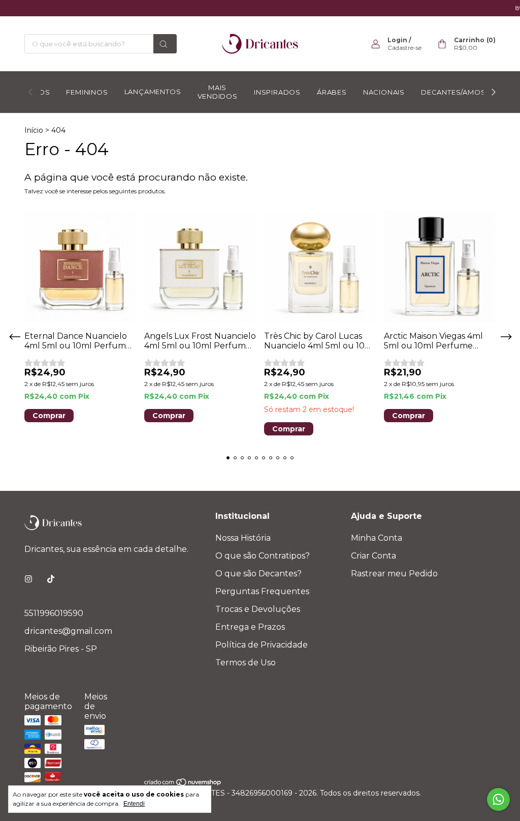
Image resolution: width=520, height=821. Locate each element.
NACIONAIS (384, 92)
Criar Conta (373, 556)
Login (397, 40)
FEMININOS (87, 92)
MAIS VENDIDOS (218, 91)
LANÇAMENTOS (152, 91)
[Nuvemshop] (183, 783)
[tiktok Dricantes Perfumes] (51, 579)
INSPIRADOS (277, 92)
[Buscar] (165, 43)
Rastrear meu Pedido (394, 573)
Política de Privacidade (261, 645)
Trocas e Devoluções (257, 609)
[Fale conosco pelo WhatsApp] (498, 799)
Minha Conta (376, 538)
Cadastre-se (404, 47)
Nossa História (243, 538)
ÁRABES (332, 92)
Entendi (134, 803)
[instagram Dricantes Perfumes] (28, 579)
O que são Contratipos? (262, 556)
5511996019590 (53, 613)
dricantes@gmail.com (68, 631)
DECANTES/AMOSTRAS (463, 92)
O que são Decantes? (258, 573)
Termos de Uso (245, 662)
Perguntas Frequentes (262, 591)
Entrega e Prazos (250, 627)
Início (33, 130)
